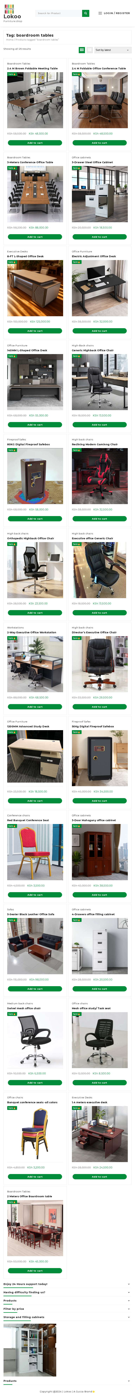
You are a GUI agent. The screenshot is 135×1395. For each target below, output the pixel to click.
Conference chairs (18, 815)
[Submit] (85, 13)
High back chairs (82, 439)
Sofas (10, 909)
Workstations (15, 627)
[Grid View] (82, 50)
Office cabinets (81, 157)
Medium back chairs (20, 1003)
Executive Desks (17, 251)
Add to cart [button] (35, 142)
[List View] (90, 50)
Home (10, 39)
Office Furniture (82, 251)
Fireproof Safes (16, 439)
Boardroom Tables (18, 63)
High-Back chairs (83, 345)
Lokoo (12, 16)
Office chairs (80, 1003)
